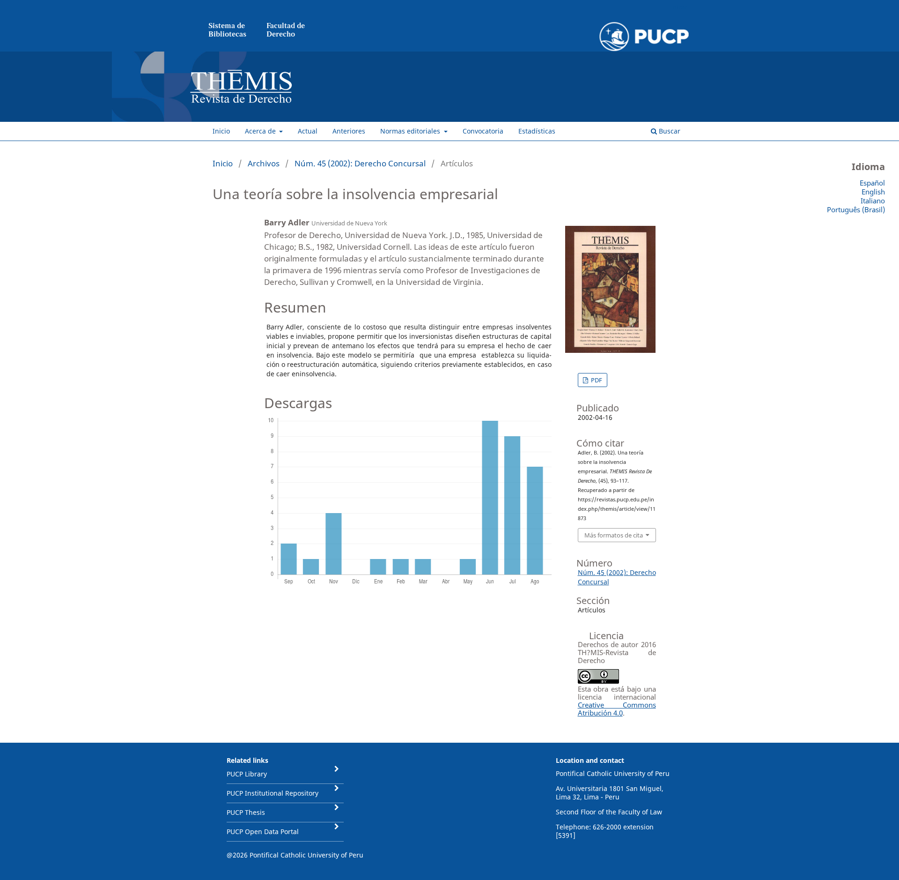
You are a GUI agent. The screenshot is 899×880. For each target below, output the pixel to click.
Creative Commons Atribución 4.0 (617, 708)
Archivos (264, 163)
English (873, 191)
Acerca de (261, 131)
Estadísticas (536, 131)
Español (872, 182)
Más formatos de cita (613, 535)
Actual (307, 131)
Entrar (678, 7)
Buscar (668, 131)
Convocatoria (483, 131)
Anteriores (348, 131)
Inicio (221, 131)
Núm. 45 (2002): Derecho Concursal (360, 163)
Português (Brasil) (856, 209)
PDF (596, 380)
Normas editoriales (411, 131)
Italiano (873, 200)
